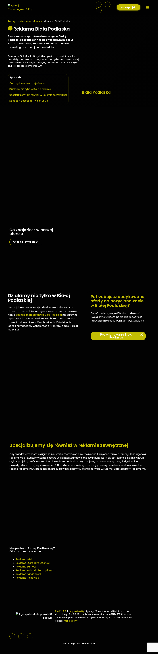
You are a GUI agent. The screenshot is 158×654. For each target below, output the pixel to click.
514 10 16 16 (61, 611)
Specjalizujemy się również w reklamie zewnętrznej (38, 95)
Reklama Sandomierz (28, 574)
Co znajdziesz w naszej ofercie (27, 83)
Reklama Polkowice (27, 578)
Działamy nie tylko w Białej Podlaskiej (30, 89)
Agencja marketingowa (20, 21)
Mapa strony (70, 620)
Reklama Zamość (26, 566)
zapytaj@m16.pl (76, 611)
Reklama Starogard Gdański (33, 563)
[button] (147, 7)
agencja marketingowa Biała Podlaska (39, 315)
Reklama (38, 21)
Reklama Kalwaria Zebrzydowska (35, 570)
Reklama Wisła (24, 559)
